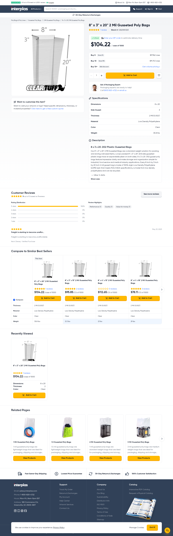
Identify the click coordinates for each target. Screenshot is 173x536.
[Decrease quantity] (91, 75)
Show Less (95, 179)
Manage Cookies (136, 528)
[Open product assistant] (167, 530)
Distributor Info (103, 501)
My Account (64, 497)
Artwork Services (66, 505)
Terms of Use (102, 512)
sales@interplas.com (28, 491)
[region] (47, 59)
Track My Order (65, 490)
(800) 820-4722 (110, 90)
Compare (19, 300)
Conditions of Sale (105, 516)
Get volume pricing (150, 67)
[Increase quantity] (101, 75)
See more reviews (151, 194)
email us (122, 90)
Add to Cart (131, 75)
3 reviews (145, 289)
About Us (101, 490)
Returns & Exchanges (68, 493)
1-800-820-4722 (27, 495)
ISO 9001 (100, 505)
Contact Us (64, 508)
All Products (35, 9)
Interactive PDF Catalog (139, 490)
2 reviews (80, 289)
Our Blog (100, 493)
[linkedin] (15, 511)
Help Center (64, 501)
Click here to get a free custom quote (47, 109)
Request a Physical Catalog (141, 493)
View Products (29, 458)
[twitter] (22, 511)
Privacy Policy (102, 508)
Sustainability (102, 497)
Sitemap (100, 520)
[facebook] (25, 511)
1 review (103, 30)
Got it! (152, 527)
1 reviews (49, 289)
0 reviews (113, 289)
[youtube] (18, 511)
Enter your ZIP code (112, 38)
